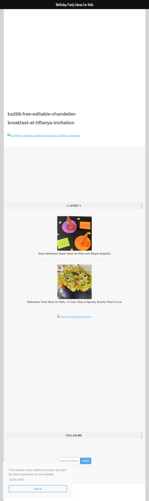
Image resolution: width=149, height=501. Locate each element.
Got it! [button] (38, 488)
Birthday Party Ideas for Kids (74, 55)
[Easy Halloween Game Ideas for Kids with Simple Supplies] (74, 250)
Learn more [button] (16, 479)
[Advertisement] (74, 173)
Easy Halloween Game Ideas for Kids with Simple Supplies (75, 253)
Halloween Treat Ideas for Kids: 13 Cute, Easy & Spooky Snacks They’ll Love (74, 302)
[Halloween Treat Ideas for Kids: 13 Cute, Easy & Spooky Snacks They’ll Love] (74, 299)
